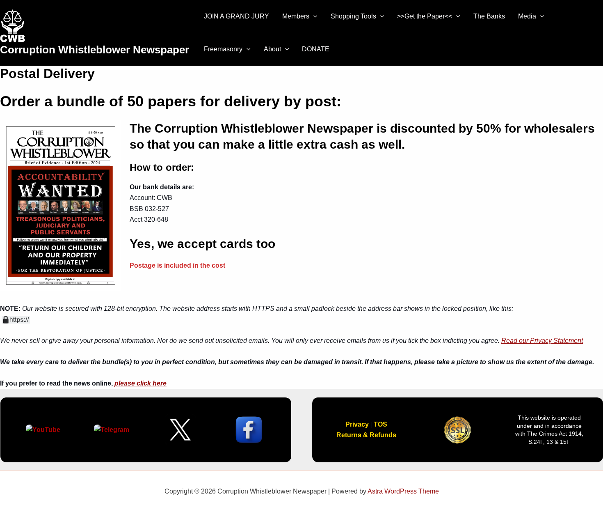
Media (527, 16)
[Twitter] (594, 27)
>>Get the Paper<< (424, 16)
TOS (380, 424)
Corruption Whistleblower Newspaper (94, 50)
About (272, 49)
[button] (313, 16)
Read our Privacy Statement (542, 340)
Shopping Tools (353, 16)
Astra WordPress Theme (403, 491)
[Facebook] (582, 27)
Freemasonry (223, 49)
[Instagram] (585, 38)
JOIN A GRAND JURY (236, 16)
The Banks (489, 16)
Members (295, 16)
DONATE (315, 49)
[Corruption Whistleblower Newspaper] (12, 26)
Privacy (357, 424)
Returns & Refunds (366, 435)
